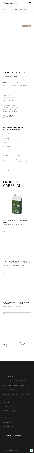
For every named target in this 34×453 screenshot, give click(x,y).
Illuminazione (15, 85)
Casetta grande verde (9, 221)
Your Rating (6, 138)
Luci (21, 85)
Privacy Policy (7, 418)
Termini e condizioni (8, 426)
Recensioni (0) (9, 100)
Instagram (7, 435)
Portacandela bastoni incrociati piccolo (11, 262)
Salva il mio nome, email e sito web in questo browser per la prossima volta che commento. (16, 160)
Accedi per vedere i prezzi (10, 76)
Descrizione (8, 95)
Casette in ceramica (8, 224)
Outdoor (21, 265)
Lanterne (13, 265)
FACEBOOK (17, 435)
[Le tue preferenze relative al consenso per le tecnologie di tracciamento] (31, 450)
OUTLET (24, 85)
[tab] (9, 95)
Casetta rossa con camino (10, 303)
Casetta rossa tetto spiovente (10, 343)
